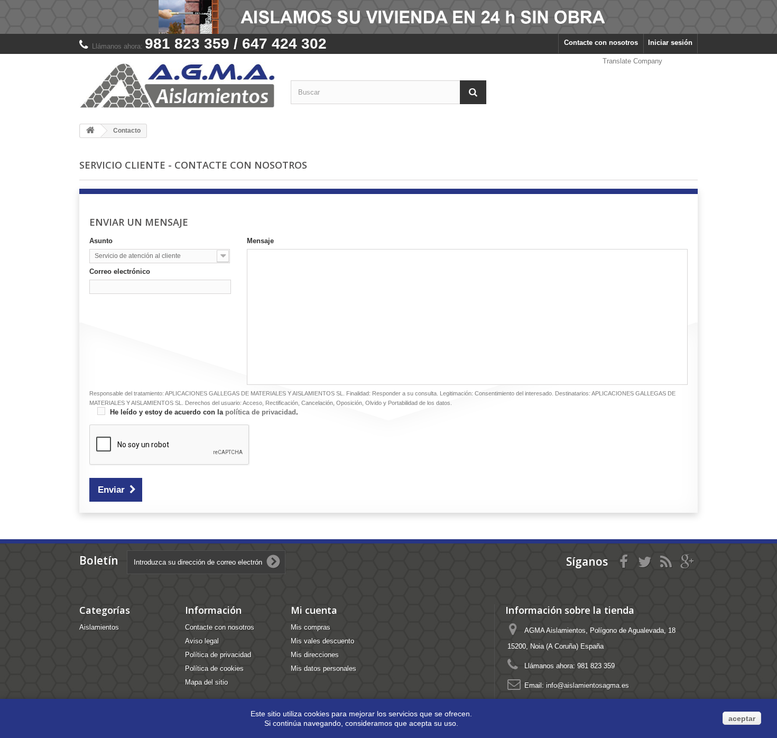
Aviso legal (202, 641)
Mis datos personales (323, 668)
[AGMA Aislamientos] (177, 85)
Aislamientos (99, 627)
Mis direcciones (315, 655)
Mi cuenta (314, 610)
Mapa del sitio (206, 682)
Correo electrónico (119, 271)
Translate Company (632, 61)
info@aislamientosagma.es (587, 685)
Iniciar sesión (670, 43)
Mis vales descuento (322, 641)
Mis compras (310, 627)
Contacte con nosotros (601, 43)
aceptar (741, 718)
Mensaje (260, 241)
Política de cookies (214, 668)
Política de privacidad (218, 655)
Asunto (101, 241)
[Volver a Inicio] (90, 130)
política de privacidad (260, 412)
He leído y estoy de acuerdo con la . (203, 412)
